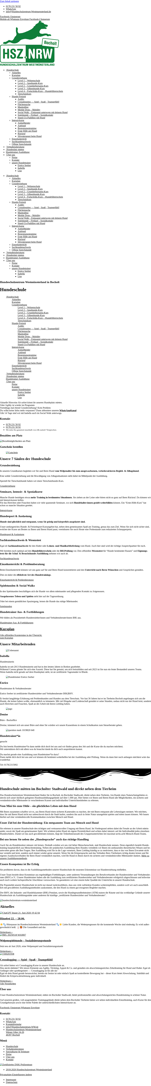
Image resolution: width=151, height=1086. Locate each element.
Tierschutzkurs (24, 94)
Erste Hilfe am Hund (27, 131)
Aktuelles (16, 72)
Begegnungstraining (27, 128)
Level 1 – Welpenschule (29, 80)
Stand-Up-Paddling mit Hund (31, 117)
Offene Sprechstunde (21, 144)
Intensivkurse (18, 120)
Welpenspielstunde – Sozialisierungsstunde (25, 940)
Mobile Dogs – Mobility (29, 109)
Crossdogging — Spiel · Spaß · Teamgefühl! (38, 102)
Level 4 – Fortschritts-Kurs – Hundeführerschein (40, 91)
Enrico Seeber (24, 165)
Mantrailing (23, 107)
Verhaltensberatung (15, 147)
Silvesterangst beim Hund (30, 136)
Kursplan (16, 75)
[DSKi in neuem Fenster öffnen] (16, 1064)
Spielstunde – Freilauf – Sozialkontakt (35, 115)
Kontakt (15, 160)
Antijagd (22, 125)
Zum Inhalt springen (9, 1)
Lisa (20, 170)
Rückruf (21, 133)
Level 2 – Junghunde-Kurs (30, 83)
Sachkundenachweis (21, 141)
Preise (14, 157)
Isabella (21, 168)
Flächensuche (24, 104)
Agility (21, 99)
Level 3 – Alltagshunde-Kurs (31, 88)
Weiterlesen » (6, 932)
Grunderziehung (19, 78)
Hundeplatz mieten (15, 149)
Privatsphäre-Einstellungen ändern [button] (16, 1074)
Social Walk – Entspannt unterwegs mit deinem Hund (43, 112)
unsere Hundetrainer (21, 162)
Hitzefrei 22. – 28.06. (12, 918)
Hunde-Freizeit (19, 96)
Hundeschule (12, 70)
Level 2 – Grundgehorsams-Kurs (33, 86)
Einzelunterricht (19, 139)
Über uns (10, 155)
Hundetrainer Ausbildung (17, 152)
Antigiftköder (24, 123)
